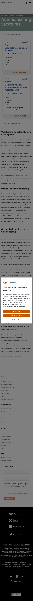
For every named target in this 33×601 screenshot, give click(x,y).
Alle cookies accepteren (16, 315)
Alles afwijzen (16, 311)
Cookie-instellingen (16, 319)
